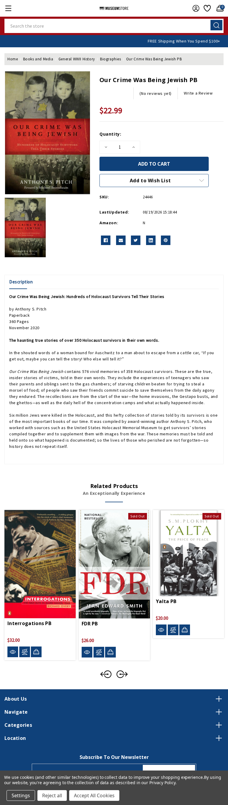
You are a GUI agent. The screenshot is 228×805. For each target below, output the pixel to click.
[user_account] (194, 8)
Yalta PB (166, 601)
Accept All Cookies (94, 795)
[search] (216, 25)
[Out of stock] (110, 652)
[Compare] (24, 651)
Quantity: (110, 134)
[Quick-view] (12, 651)
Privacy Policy (162, 782)
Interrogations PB (29, 623)
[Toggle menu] (8, 8)
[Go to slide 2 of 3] (122, 674)
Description (21, 282)
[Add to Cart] (36, 651)
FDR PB (90, 623)
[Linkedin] (151, 240)
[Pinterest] (165, 240)
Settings (21, 795)
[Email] (121, 240)
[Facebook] (105, 240)
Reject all (52, 795)
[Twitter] (135, 240)
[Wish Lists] (206, 8)
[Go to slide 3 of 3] (106, 674)
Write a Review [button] (198, 93)
